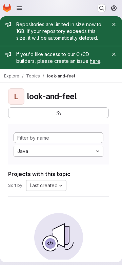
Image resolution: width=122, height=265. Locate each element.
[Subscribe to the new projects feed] (58, 112)
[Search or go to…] (102, 8)
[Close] (114, 24)
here (95, 61)
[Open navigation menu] (19, 8)
